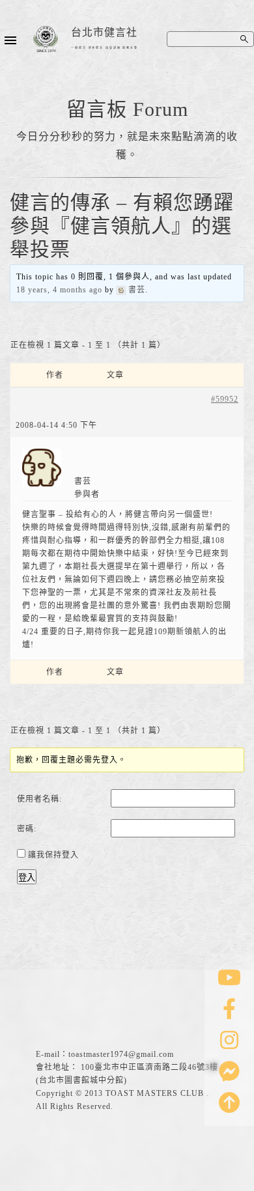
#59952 (224, 399)
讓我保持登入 (53, 855)
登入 (26, 877)
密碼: (26, 829)
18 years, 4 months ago (59, 289)
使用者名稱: (39, 799)
